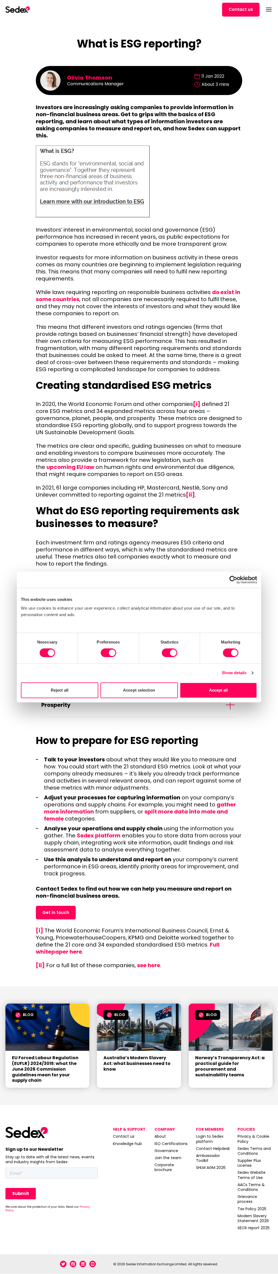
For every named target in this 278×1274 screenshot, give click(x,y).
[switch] (108, 652)
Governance (166, 1150)
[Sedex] (17, 9)
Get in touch (55, 912)
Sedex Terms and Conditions (254, 1151)
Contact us (241, 9)
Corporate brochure (164, 1167)
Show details (234, 672)
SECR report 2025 (254, 1227)
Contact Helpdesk (213, 1148)
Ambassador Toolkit (208, 1158)
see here (148, 965)
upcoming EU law (70, 467)
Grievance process (247, 1199)
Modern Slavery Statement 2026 (253, 1218)
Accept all (218, 690)
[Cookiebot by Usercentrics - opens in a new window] (233, 580)
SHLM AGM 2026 (211, 1167)
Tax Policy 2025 (252, 1208)
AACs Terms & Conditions (251, 1187)
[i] (196, 404)
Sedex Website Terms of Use (252, 1175)
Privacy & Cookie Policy (253, 1139)
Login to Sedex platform (209, 1139)
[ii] (190, 495)
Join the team (167, 1157)
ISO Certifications (171, 1143)
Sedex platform (99, 835)
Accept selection (139, 690)
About (160, 1136)
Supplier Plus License (249, 1163)
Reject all (59, 690)
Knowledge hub (127, 1143)
